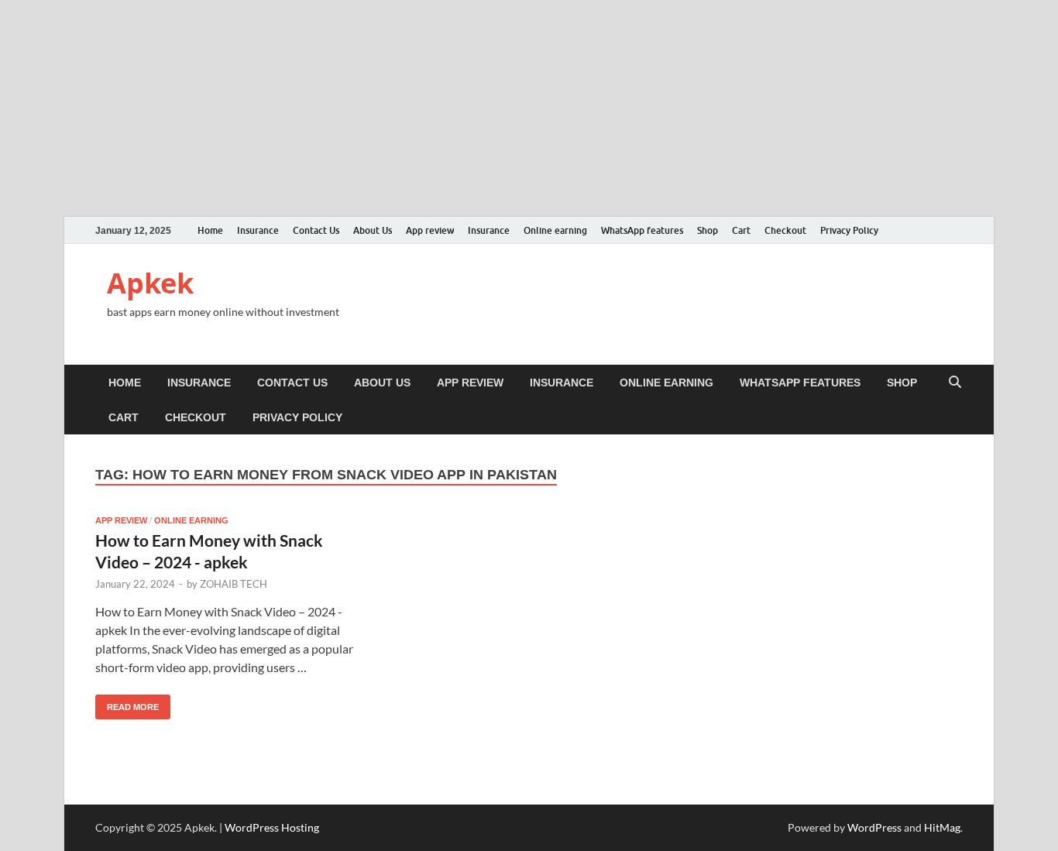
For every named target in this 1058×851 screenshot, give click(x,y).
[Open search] (955, 383)
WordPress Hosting (272, 827)
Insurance (258, 230)
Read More (127, 703)
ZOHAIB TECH (233, 584)
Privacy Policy (849, 230)
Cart (741, 230)
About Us (372, 230)
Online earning (555, 230)
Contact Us (316, 230)
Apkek (150, 283)
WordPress (874, 827)
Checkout (785, 230)
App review (430, 230)
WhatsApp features (642, 230)
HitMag (942, 827)
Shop (707, 230)
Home (210, 230)
